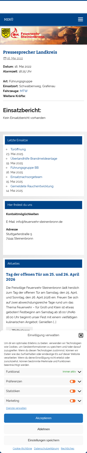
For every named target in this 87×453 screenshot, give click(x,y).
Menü (8, 19)
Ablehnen (43, 429)
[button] (81, 335)
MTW (24, 91)
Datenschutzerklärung (46, 448)
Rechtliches (67, 448)
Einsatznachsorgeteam (26, 177)
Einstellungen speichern (43, 440)
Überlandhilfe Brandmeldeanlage (34, 158)
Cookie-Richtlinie (22, 448)
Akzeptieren (43, 418)
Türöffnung (18, 149)
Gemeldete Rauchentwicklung (32, 186)
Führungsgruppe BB (25, 167)
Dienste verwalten (16, 408)
